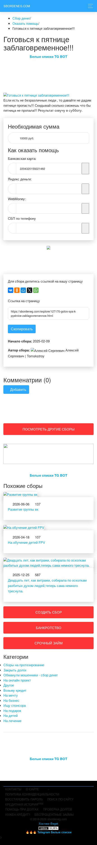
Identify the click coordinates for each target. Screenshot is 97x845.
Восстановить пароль (24, 799)
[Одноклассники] (17, 290)
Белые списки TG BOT (48, 56)
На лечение (12, 720)
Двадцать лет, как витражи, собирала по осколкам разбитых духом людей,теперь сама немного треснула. (47, 585)
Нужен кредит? (17, 814)
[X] (29, 290)
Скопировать (22, 328)
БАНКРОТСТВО (48, 627)
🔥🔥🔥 (49, 832)
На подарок (12, 710)
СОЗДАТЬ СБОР (48, 612)
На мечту (10, 695)
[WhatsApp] (36, 290)
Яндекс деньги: (20, 179)
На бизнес (11, 700)
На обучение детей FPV (26, 542)
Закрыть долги (14, 670)
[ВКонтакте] (10, 290)
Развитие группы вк (23, 509)
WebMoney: (17, 198)
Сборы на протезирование (23, 664)
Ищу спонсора (14, 705)
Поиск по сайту (60, 799)
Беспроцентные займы (54, 814)
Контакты (13, 789)
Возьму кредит (14, 690)
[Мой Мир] (23, 290)
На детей (10, 715)
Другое (8, 685)
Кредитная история (24, 804)
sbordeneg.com (17, 6)
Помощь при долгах (22, 809)
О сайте (32, 789)
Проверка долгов (57, 809)
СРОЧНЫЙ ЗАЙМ (49, 643)
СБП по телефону (22, 218)
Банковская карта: (22, 158)
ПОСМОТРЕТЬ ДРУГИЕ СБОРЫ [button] (48, 429)
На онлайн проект (17, 680)
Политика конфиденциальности (32, 794)
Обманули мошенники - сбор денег (30, 675)
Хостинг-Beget (48, 823)
